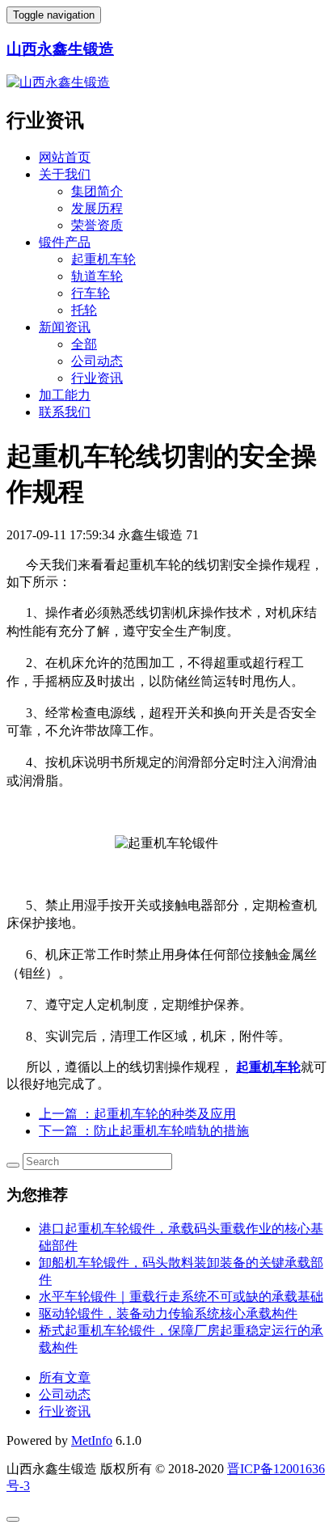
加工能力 (65, 395)
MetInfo (91, 1440)
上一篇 (137, 1114)
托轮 (84, 310)
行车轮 (90, 293)
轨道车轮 (97, 276)
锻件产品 (65, 242)
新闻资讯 (65, 327)
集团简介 (97, 191)
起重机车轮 (103, 259)
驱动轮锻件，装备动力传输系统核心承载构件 (168, 1313)
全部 (84, 344)
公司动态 (97, 361)
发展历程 (97, 208)
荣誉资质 (97, 225)
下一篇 (144, 1131)
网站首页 (65, 157)
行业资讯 (97, 378)
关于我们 (65, 174)
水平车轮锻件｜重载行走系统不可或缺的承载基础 (181, 1296)
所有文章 (65, 1377)
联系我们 (65, 412)
